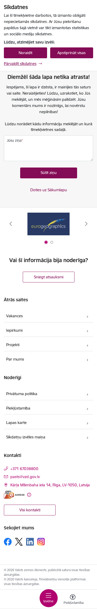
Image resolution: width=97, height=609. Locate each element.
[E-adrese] (14, 494)
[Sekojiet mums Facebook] (8, 542)
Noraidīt (25, 52)
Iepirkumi (14, 330)
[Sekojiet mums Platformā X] (19, 542)
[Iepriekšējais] (10, 223)
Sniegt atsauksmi (48, 276)
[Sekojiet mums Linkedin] (30, 542)
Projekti (12, 344)
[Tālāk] (86, 223)
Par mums (15, 359)
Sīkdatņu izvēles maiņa (25, 437)
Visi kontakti (29, 509)
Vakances (14, 315)
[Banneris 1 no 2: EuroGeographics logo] (48, 223)
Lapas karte (16, 422)
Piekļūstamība (18, 408)
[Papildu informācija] (29, 495)
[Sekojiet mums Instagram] (41, 541)
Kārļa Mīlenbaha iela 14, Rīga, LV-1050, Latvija (50, 484)
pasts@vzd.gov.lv (25, 476)
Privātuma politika (21, 393)
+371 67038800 (24, 468)
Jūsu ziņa (14, 140)
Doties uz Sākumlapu (48, 189)
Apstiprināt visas (71, 52)
